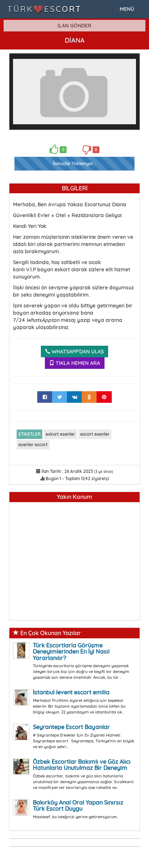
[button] (129, 63)
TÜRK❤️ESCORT (44, 9)
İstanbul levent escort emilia (71, 692)
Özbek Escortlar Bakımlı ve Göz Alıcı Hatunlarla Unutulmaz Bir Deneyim (82, 765)
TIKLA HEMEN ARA (77, 363)
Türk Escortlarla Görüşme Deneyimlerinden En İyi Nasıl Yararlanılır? (71, 651)
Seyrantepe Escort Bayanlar (71, 726)
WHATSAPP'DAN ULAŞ (77, 351)
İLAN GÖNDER (74, 25)
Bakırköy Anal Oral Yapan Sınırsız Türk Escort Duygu (78, 805)
